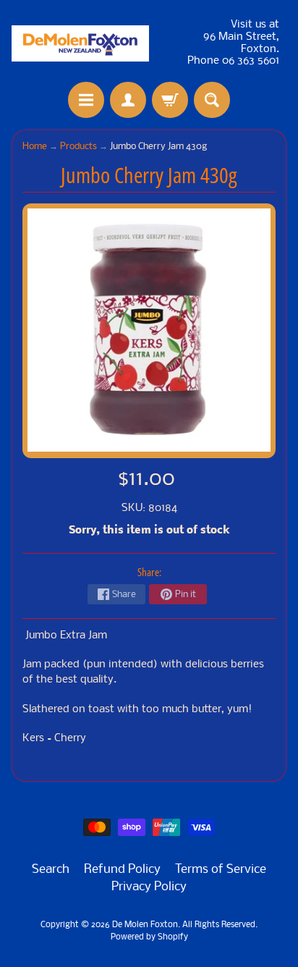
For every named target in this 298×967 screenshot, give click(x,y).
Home (34, 146)
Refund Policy (122, 870)
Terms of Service (220, 870)
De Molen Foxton (145, 925)
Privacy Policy (149, 887)
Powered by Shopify (149, 937)
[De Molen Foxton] (80, 43)
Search (50, 870)
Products (78, 146)
